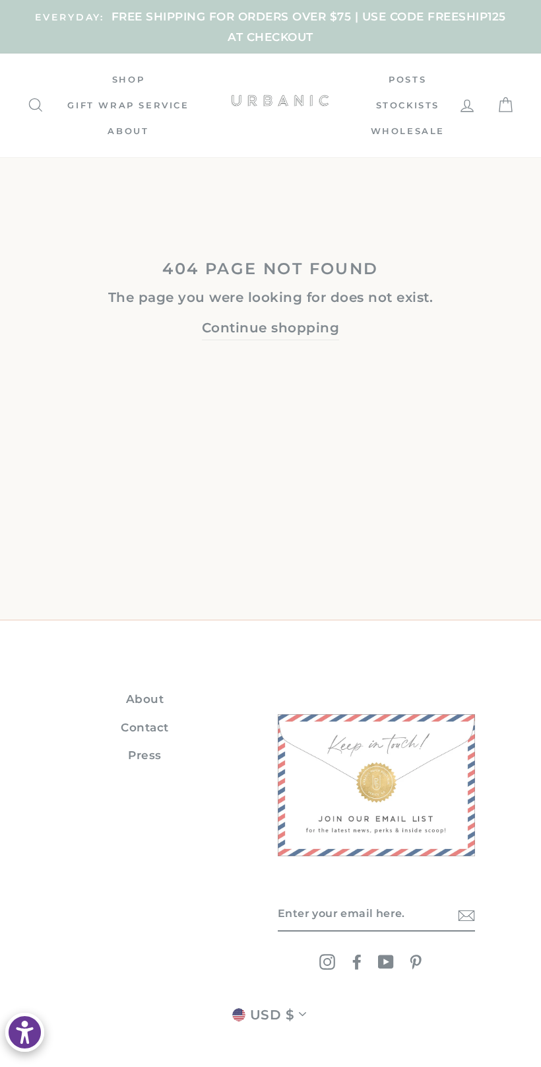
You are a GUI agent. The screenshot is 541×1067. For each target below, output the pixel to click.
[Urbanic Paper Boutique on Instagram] (327, 961)
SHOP (128, 79)
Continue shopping (271, 328)
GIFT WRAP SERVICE (128, 105)
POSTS (407, 79)
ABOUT (128, 131)
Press (145, 755)
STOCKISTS (407, 105)
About (145, 699)
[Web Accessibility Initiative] (24, 1032)
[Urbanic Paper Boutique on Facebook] (357, 961)
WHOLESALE (408, 131)
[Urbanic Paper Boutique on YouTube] (386, 961)
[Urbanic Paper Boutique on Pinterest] (416, 961)
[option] (270, 27)
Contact (145, 727)
